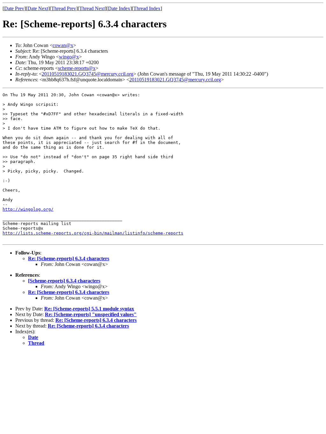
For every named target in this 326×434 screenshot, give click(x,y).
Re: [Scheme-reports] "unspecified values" (91, 314)
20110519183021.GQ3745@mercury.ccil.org (87, 74)
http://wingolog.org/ (28, 209)
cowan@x (63, 45)
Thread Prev (63, 8)
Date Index (119, 8)
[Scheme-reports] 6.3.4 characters (64, 280)
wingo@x (69, 56)
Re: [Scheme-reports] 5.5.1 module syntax (89, 308)
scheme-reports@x (77, 68)
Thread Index (146, 8)
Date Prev (14, 8)
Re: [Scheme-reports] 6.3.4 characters (68, 258)
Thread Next (92, 8)
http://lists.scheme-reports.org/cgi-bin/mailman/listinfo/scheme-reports (93, 233)
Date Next (37, 8)
